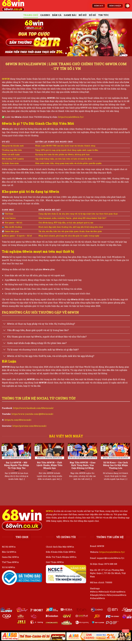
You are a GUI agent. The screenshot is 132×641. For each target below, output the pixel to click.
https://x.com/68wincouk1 (18, 419)
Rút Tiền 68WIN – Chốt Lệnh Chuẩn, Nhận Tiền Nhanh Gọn (49, 465)
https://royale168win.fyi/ (71, 117)
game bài (70, 15)
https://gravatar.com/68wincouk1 (29, 426)
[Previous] (6, 37)
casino (45, 15)
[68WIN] (15, 6)
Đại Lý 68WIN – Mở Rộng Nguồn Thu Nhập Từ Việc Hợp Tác (16, 465)
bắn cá (56, 15)
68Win (49, 511)
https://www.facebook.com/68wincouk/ (33, 408)
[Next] (126, 37)
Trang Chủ (30, 15)
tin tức (103, 15)
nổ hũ (82, 15)
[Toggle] (4, 324)
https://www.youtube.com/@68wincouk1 (32, 414)
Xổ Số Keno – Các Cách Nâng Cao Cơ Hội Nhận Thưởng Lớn (115, 465)
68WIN (6, 78)
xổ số (92, 15)
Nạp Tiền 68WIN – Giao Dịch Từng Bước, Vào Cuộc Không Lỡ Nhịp (82, 465)
